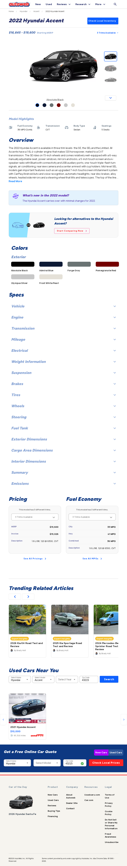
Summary (19, 472)
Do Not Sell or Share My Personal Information (111, 824)
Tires (15, 395)
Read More (15, 181)
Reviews (52, 805)
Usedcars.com (92, 794)
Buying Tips (54, 810)
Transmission (22, 328)
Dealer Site (72, 803)
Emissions (20, 483)
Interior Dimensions (28, 461)
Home (11, 11)
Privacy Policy (109, 804)
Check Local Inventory (102, 21)
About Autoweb (70, 796)
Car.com (88, 800)
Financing (53, 816)
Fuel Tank (19, 428)
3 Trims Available (106, 32)
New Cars (101, 752)
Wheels (17, 406)
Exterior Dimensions (29, 439)
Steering (18, 417)
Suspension (21, 372)
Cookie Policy (108, 813)
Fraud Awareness (110, 835)
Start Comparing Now (70, 231)
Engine (17, 317)
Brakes (17, 384)
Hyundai (23, 11)
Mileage (18, 339)
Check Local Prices (106, 762)
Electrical (19, 350)
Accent (36, 11)
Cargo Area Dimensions (32, 450)
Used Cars (116, 752)
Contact (70, 808)
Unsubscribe (111, 842)
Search (109, 679)
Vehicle (17, 306)
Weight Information (28, 361)
